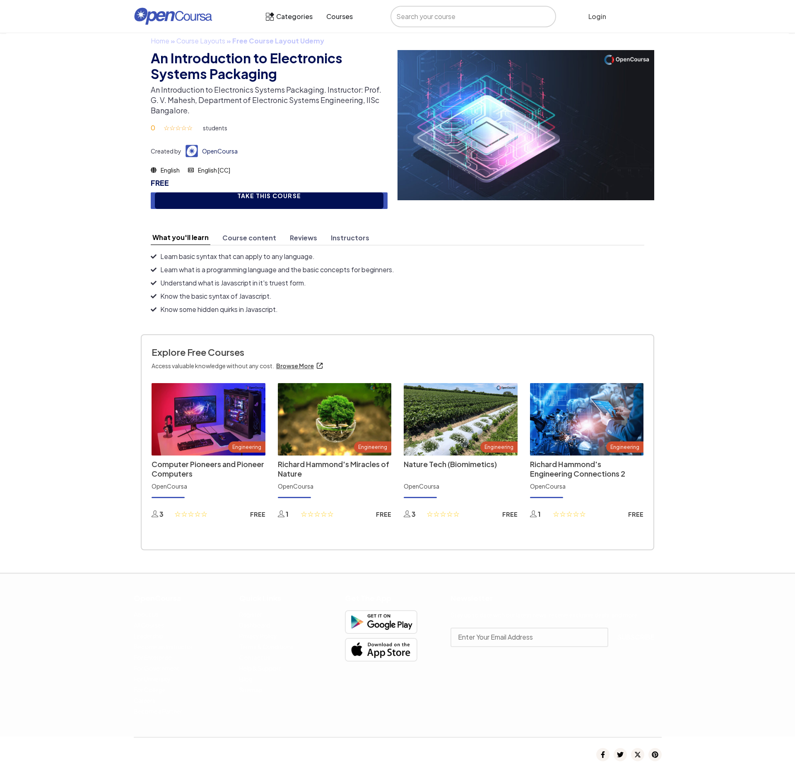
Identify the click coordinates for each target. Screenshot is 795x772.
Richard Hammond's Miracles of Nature (333, 468)
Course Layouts (200, 40)
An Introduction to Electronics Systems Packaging (246, 66)
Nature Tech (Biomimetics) (450, 464)
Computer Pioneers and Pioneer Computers (208, 468)
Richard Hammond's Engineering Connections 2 (577, 468)
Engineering (246, 447)
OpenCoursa (220, 151)
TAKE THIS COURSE (269, 195)
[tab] (180, 237)
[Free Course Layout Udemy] (526, 124)
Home (160, 40)
